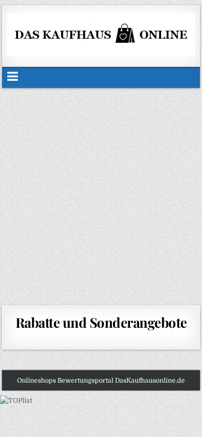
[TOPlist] (16, 400)
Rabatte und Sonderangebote (101, 322)
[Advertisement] (101, 194)
